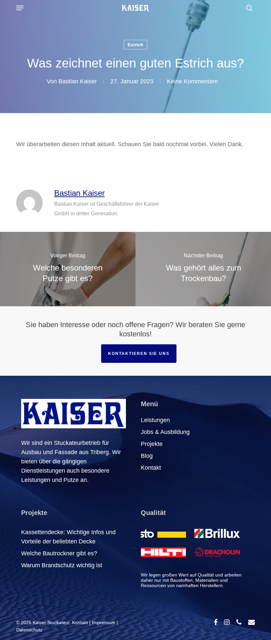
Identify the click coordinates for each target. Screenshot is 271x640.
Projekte (152, 444)
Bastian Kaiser (77, 81)
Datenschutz (29, 629)
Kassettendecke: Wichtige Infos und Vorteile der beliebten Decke (68, 537)
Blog (147, 455)
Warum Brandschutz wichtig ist (61, 565)
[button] (19, 8)
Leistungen (155, 420)
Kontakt (151, 467)
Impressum (103, 622)
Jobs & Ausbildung (165, 432)
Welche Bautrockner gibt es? (59, 553)
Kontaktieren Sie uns (139, 353)
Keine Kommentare (192, 81)
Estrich (135, 44)
